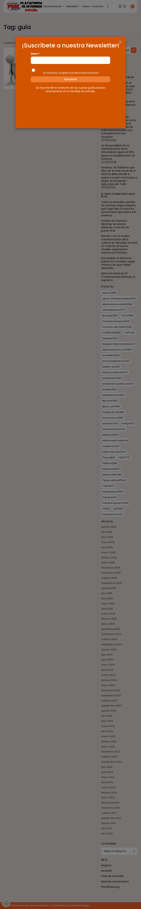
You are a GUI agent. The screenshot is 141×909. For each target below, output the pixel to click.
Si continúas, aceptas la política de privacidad (70, 73)
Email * (35, 53)
